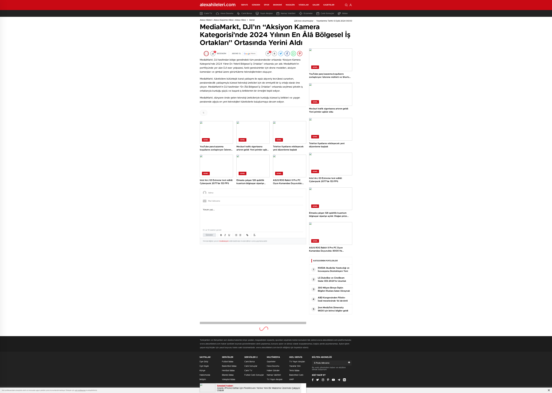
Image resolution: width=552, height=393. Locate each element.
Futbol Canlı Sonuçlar (254, 375)
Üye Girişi (204, 362)
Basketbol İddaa (229, 366)
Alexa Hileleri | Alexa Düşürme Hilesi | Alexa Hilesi (223, 20)
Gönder (209, 235)
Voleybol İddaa (228, 379)
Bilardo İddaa (227, 375)
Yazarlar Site (295, 366)
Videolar (304, 5)
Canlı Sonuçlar (327, 13)
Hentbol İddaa (228, 371)
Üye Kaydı (204, 366)
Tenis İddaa (294, 371)
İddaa (345, 13)
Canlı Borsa (246, 13)
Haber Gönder (273, 371)
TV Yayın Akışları (274, 379)
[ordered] (236, 235)
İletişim (203, 379)
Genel (252, 20)
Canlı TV (208, 13)
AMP (291, 379)
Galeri (316, 5)
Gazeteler (328, 5)
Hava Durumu (227, 13)
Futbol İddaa (227, 362)
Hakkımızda (205, 375)
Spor (266, 5)
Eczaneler (308, 13)
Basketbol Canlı (296, 375)
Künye (202, 371)
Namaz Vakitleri (288, 13)
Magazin (290, 5)
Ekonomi (277, 5)
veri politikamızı (80, 390)
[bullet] (240, 235)
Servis (244, 5)
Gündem (256, 5)
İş (203, 113)
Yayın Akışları (266, 13)
